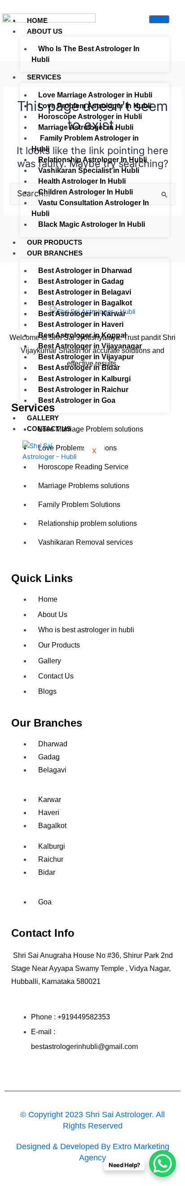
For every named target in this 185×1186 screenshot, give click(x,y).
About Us (44, 31)
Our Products (54, 242)
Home (37, 20)
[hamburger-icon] (159, 19)
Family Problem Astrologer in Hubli (85, 143)
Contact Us (49, 428)
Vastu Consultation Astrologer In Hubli (90, 208)
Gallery (43, 418)
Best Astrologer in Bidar (79, 367)
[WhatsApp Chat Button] (162, 1163)
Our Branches (55, 253)
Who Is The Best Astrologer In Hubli (85, 54)
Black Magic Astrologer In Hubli (91, 224)
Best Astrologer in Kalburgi (84, 379)
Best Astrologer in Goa (76, 400)
